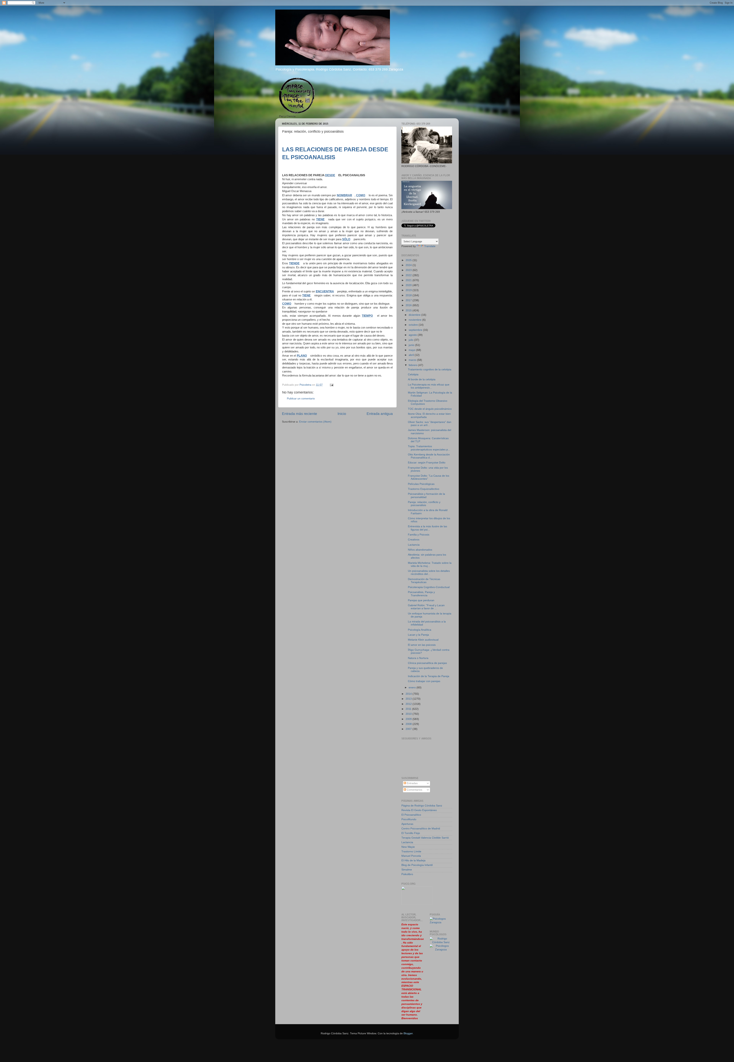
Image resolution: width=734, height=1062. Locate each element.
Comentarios (414, 789)
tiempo (367, 315)
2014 (409, 693)
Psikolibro (407, 874)
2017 (409, 300)
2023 (409, 270)
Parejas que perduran (421, 600)
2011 (409, 708)
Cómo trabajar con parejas (424, 681)
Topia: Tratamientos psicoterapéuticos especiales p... (429, 448)
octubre (414, 324)
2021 (409, 280)
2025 (409, 260)
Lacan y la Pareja (418, 634)
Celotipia (413, 374)
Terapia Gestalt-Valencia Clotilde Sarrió (425, 837)
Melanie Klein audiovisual (423, 639)
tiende (294, 263)
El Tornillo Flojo (410, 833)
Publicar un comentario (301, 398)
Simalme (406, 869)
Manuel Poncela (411, 855)
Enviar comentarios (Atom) (315, 421)
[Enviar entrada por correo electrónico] (331, 384)
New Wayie (408, 846)
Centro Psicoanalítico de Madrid (420, 828)
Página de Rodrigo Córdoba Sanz (421, 805)
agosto (413, 334)
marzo (413, 360)
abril (412, 355)
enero (413, 687)
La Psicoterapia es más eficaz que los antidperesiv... (428, 386)
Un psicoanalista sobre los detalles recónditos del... (429, 572)
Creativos (413, 539)
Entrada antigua (380, 414)
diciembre (415, 314)
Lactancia (414, 544)
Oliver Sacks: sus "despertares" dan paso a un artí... (429, 424)
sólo (346, 239)
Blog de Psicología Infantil (417, 865)
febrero (413, 365)
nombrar (344, 195)
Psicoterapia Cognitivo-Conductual (429, 587)
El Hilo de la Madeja (413, 860)
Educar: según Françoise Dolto (426, 462)
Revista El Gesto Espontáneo (419, 810)
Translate (429, 246)
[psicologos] (416, 904)
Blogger (408, 1033)
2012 (409, 704)
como (360, 195)
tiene (320, 219)
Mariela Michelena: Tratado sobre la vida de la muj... (429, 564)
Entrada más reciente (299, 414)
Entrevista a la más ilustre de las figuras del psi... (427, 528)
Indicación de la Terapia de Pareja (428, 676)
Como (286, 303)
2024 (409, 265)
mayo (412, 350)
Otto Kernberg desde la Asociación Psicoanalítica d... (429, 456)
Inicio (342, 414)
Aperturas (407, 824)
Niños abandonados (420, 549)
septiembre (416, 330)
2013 (409, 698)
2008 (409, 724)
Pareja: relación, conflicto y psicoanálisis (424, 504)
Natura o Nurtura (418, 658)
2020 (409, 285)
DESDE (330, 175)
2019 (409, 290)
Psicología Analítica (419, 629)
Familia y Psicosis (418, 534)
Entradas (412, 783)
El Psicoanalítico (411, 814)
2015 (409, 310)
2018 (409, 295)
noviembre (415, 319)
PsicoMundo (408, 819)
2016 (409, 305)
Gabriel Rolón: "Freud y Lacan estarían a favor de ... (426, 607)
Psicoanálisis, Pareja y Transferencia (421, 594)
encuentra (325, 291)
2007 (409, 729)
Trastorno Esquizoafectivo (423, 489)
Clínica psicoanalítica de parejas (427, 663)
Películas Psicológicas (421, 484)
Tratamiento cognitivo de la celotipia (429, 369)
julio (411, 339)
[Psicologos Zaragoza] (441, 922)
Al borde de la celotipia (421, 379)
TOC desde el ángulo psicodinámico (430, 408)
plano (302, 355)
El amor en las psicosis (422, 644)
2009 (409, 719)
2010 (409, 713)
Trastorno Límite (411, 851)
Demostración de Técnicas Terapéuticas (424, 581)
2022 (409, 275)
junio (412, 345)
